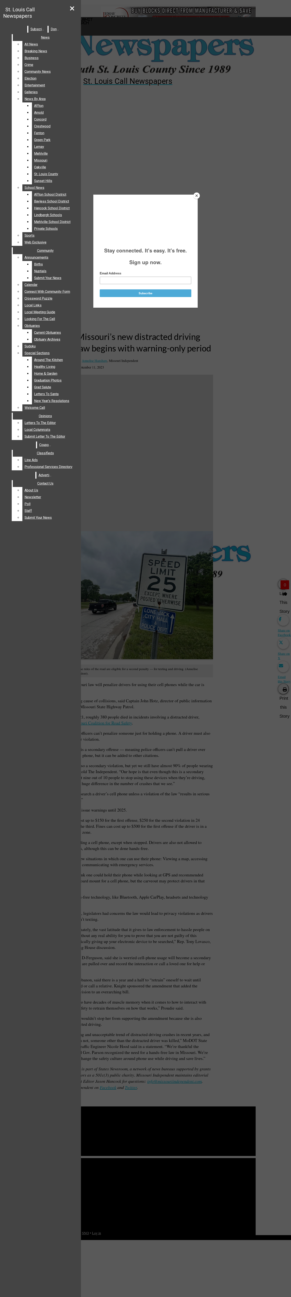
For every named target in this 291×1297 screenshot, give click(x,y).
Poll (27, 504)
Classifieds (45, 453)
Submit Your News (47, 278)
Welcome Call (34, 408)
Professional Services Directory (48, 467)
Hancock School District (52, 208)
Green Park (42, 140)
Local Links (33, 305)
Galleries (31, 92)
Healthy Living (44, 367)
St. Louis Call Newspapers (19, 13)
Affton (38, 106)
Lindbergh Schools (48, 215)
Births (38, 264)
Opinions (45, 416)
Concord (40, 119)
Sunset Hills (43, 181)
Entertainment (34, 85)
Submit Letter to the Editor (44, 436)
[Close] (196, 195)
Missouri (40, 160)
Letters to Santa (46, 394)
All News (31, 44)
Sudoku (30, 346)
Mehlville (41, 154)
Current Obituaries (47, 333)
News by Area (35, 99)
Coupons (45, 445)
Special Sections (37, 353)
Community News (37, 72)
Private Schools (46, 229)
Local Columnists (37, 430)
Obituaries (32, 326)
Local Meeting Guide (39, 312)
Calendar (30, 285)
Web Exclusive (35, 242)
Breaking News (35, 51)
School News (34, 188)
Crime (28, 65)
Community (45, 251)
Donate (56, 29)
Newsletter (32, 497)
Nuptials (40, 271)
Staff (28, 511)
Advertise (46, 475)
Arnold (39, 113)
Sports (29, 235)
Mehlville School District (52, 222)
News (45, 37)
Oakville (40, 167)
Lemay (39, 147)
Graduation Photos (48, 380)
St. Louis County (46, 174)
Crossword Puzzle (38, 298)
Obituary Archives (47, 339)
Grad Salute (42, 387)
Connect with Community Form (47, 292)
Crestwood (42, 126)
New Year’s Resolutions (51, 401)
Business (31, 58)
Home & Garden (45, 374)
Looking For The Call (39, 319)
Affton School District (50, 194)
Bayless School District (51, 201)
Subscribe (38, 29)
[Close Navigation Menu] (72, 8)
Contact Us (45, 483)
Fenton (39, 133)
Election (30, 78)
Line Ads (31, 460)
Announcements (36, 257)
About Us (31, 490)
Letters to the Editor (40, 423)
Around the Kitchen (48, 360)
